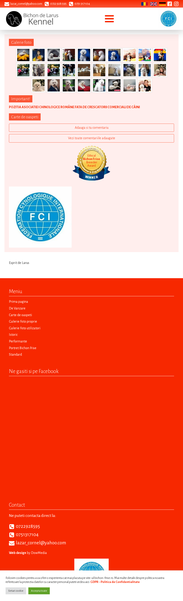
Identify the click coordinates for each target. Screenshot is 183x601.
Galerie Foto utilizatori (24, 328)
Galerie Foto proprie (23, 321)
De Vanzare (17, 308)
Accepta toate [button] (39, 590)
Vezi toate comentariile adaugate (91, 138)
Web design (17, 553)
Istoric (13, 334)
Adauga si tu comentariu (91, 127)
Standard (15, 354)
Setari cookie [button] (15, 590)
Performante (18, 341)
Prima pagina (18, 301)
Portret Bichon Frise (22, 348)
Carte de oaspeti (20, 315)
